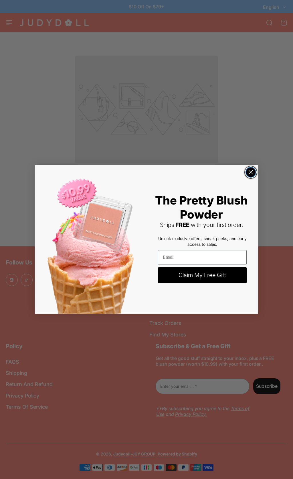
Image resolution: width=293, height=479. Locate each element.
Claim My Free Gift (202, 275)
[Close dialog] (251, 172)
